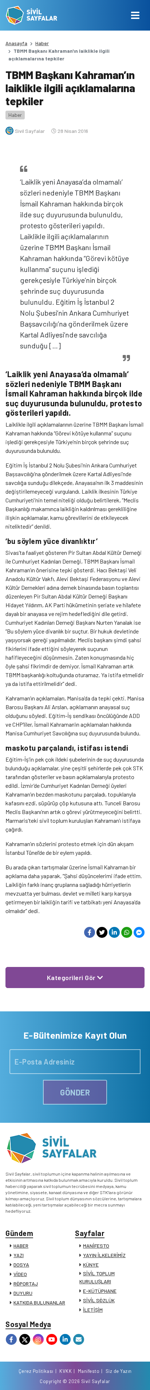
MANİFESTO (96, 1246)
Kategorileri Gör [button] (72, 978)
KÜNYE (91, 1264)
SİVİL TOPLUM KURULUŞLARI (97, 1277)
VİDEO (20, 1274)
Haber (42, 43)
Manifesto (89, 1371)
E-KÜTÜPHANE (100, 1291)
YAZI (18, 1255)
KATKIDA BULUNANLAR (39, 1302)
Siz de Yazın (119, 1371)
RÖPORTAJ (25, 1283)
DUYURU (22, 1293)
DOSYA (21, 1264)
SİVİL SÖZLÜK (99, 1300)
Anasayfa (16, 43)
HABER (20, 1246)
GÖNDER (75, 1092)
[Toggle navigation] (135, 15)
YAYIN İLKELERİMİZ (104, 1255)
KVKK (65, 1371)
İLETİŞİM (93, 1310)
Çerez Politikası (36, 1371)
